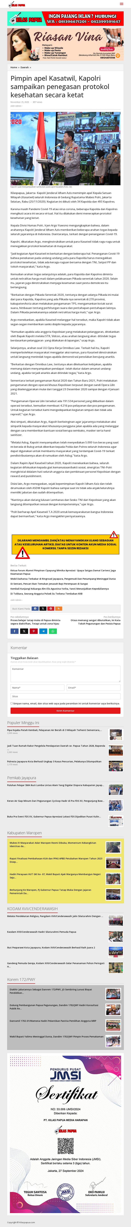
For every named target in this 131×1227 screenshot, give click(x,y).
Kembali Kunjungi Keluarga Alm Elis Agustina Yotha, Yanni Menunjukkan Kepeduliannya (61, 588)
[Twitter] (42, 609)
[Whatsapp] (53, 631)
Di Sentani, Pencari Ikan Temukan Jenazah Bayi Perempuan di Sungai (49, 583)
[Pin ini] (34, 631)
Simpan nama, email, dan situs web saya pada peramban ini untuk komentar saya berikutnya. (66, 703)
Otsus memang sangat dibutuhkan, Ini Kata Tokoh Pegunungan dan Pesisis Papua (95, 620)
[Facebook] (35, 609)
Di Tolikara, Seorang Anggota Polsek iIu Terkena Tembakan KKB (46, 593)
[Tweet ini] (24, 631)
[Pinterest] (50, 609)
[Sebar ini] (15, 631)
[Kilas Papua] (16, 4)
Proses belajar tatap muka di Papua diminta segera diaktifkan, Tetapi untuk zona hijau (35, 620)
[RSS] (58, 609)
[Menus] (121, 4)
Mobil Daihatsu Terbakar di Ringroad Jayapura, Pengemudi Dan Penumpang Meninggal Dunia (63, 578)
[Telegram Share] (43, 631)
